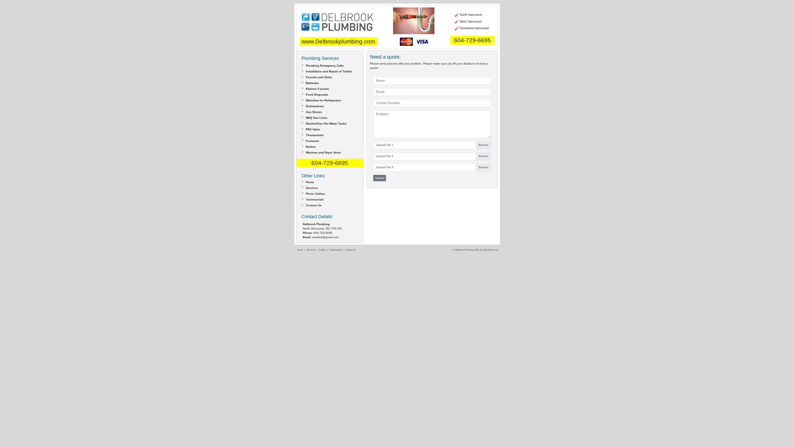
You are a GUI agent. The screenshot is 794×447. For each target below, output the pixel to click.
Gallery (322, 250)
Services (312, 188)
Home (310, 182)
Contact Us (314, 205)
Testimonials (315, 199)
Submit (379, 178)
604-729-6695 (472, 40)
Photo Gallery (315, 193)
